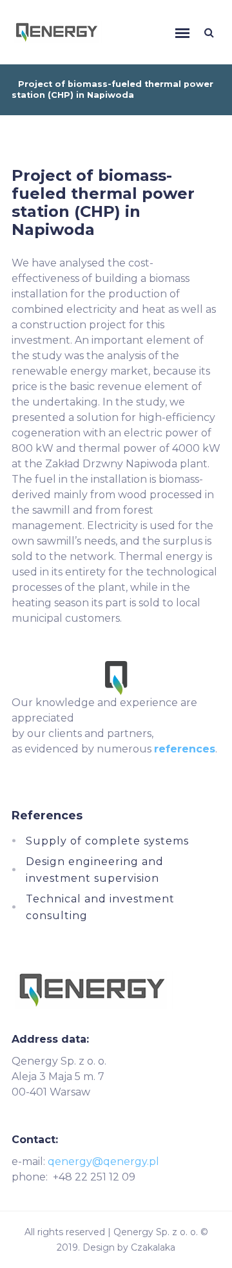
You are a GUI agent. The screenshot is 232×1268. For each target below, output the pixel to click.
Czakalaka (153, 1247)
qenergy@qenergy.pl (103, 1161)
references (184, 749)
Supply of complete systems (107, 841)
